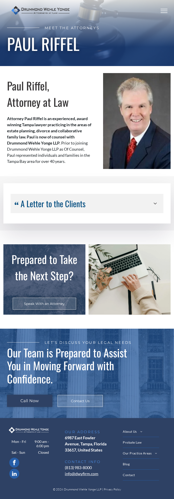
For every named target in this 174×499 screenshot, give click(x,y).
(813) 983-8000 (78, 467)
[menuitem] (145, 431)
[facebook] (14, 463)
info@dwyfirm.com (81, 473)
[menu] (164, 11)
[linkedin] (14, 474)
